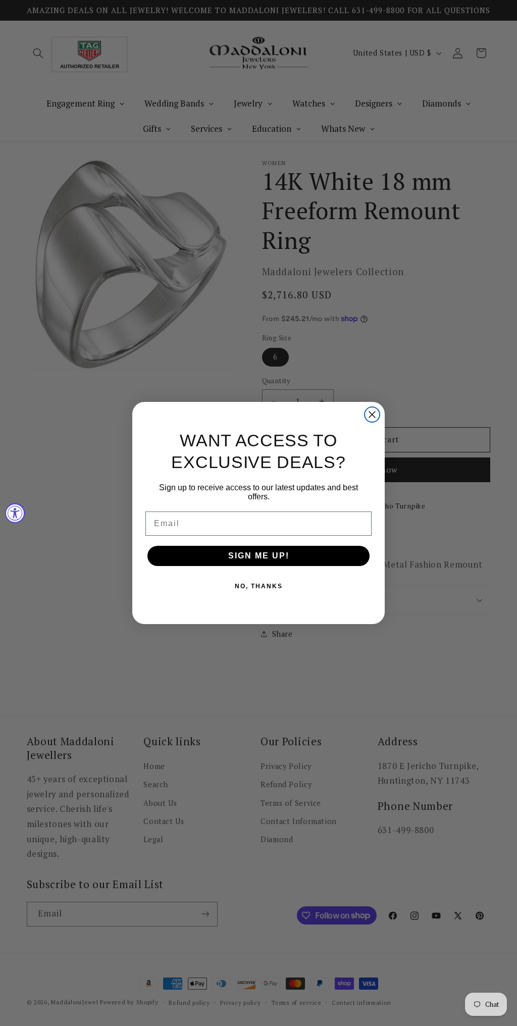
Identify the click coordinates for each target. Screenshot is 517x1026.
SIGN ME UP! (258, 555)
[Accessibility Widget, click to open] (15, 513)
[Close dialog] (372, 414)
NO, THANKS (259, 586)
